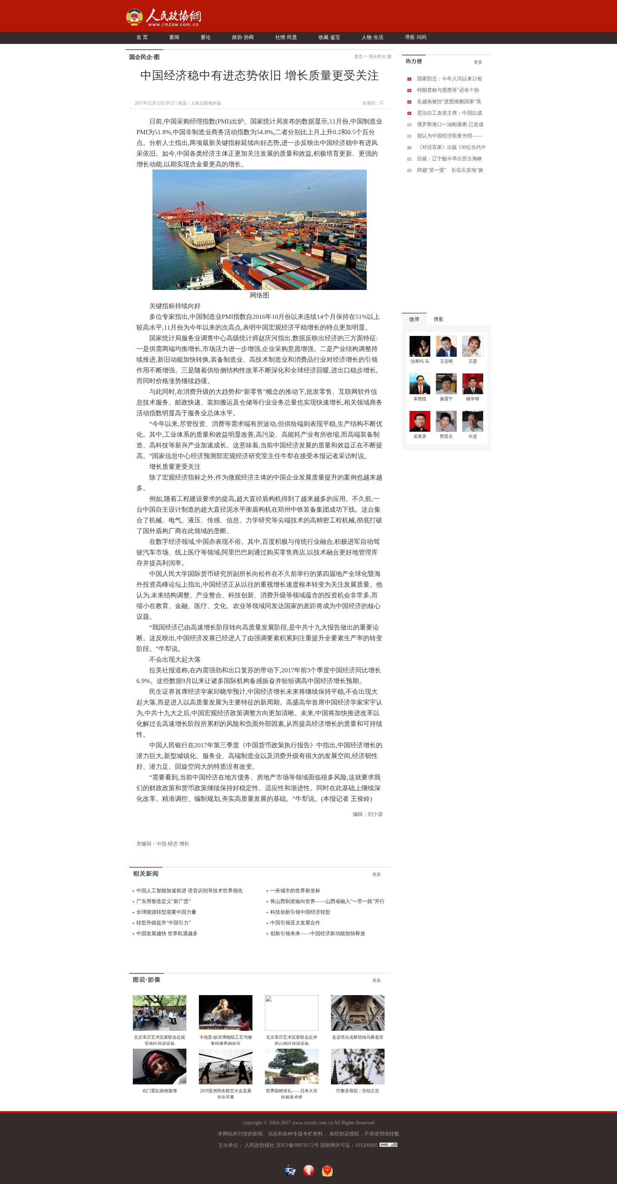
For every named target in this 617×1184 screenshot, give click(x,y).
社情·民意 (286, 37)
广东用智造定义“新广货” (163, 901)
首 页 (142, 37)
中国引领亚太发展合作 (295, 922)
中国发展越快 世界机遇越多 (167, 933)
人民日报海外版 (206, 103)
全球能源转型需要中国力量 (166, 912)
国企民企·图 (380, 56)
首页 (358, 56)
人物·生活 (372, 37)
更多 (376, 874)
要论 (206, 37)
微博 (414, 319)
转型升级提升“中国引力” (163, 922)
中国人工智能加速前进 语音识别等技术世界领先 (189, 890)
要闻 (174, 37)
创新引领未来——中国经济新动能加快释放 (317, 933)
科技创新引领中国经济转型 (300, 912)
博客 (438, 319)
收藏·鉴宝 (329, 37)
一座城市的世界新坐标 (295, 890)
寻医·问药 (416, 37)
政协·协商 (243, 37)
